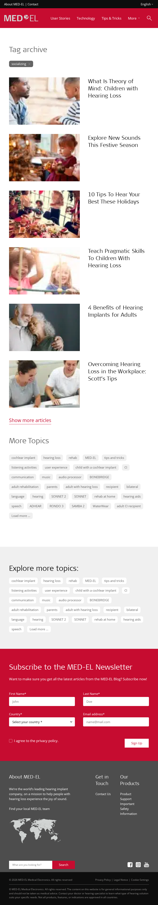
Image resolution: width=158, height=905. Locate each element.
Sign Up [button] (136, 743)
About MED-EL (14, 4)
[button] (134, 18)
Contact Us (103, 794)
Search (63, 865)
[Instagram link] (138, 865)
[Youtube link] (146, 865)
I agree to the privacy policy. (36, 740)
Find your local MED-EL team (29, 809)
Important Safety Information (128, 809)
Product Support (125, 796)
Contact (33, 4)
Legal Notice (121, 879)
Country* (15, 714)
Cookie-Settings (140, 879)
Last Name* (91, 694)
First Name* (17, 694)
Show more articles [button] (30, 420)
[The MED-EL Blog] (21, 18)
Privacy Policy (103, 879)
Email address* (94, 714)
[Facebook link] (130, 865)
